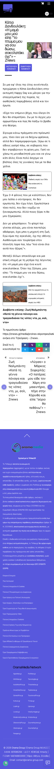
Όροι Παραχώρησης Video (12, 614)
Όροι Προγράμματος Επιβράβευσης (15, 652)
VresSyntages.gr (34, 712)
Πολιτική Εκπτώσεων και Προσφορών (16, 636)
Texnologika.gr (33, 679)
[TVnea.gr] (8, 11)
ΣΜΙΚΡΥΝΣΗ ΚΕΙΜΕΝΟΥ (26, 67)
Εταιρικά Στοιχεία (9, 576)
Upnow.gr (31, 706)
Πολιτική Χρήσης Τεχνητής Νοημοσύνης (17, 625)
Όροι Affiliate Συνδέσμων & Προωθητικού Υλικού (20, 641)
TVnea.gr (31, 701)
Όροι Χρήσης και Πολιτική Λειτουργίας (16, 597)
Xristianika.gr (32, 717)
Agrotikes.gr (17, 674)
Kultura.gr (16, 701)
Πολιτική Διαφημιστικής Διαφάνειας (15, 647)
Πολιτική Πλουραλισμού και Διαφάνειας (17, 592)
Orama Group (18, 747)
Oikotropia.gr (17, 728)
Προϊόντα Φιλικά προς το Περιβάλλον (16, 630)
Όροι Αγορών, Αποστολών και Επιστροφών (18, 603)
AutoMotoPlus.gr (19, 685)
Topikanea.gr (32, 690)
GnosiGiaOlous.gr (19, 690)
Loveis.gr (16, 712)
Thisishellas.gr (33, 685)
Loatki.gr (16, 706)
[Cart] (42, 3)
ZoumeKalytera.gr (34, 723)
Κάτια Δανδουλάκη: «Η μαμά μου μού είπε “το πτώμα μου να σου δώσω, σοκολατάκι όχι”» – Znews (15, 41)
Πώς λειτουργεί (8, 581)
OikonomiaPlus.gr (19, 723)
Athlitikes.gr (17, 679)
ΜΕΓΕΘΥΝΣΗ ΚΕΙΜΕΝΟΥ (11, 67)
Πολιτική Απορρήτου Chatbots (13, 619)
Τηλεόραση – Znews (27, 338)
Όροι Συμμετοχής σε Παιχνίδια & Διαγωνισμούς (20, 608)
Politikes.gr (32, 674)
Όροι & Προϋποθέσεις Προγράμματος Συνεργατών (21, 658)
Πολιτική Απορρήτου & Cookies (13, 586)
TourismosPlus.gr (34, 695)
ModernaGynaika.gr (20, 717)
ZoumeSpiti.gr (33, 728)
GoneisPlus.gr (18, 695)
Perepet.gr (17, 733)
